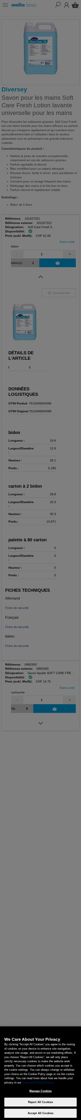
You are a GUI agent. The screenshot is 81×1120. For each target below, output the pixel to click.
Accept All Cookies (40, 1113)
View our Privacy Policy (38, 1082)
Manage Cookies (40, 1091)
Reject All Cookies (40, 1102)
